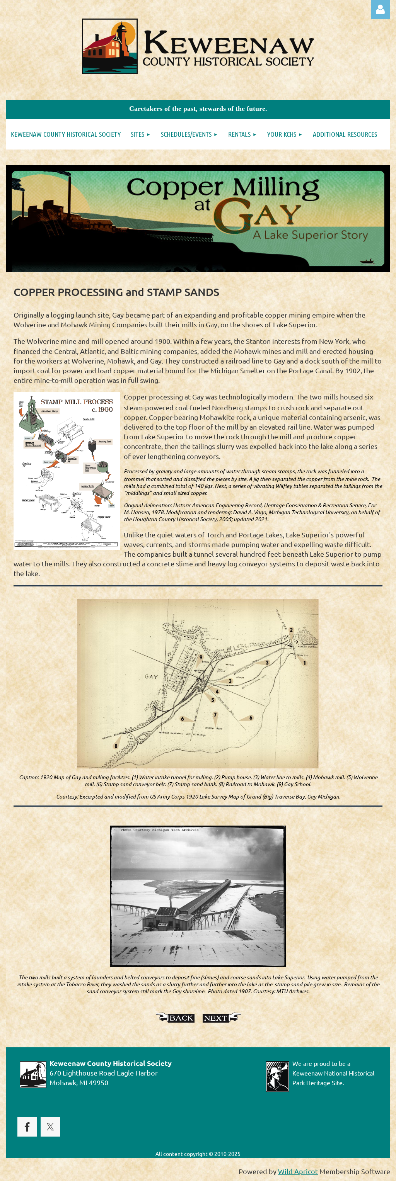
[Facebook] (27, 1127)
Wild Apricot (298, 1171)
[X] (50, 1127)
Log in (380, 9)
